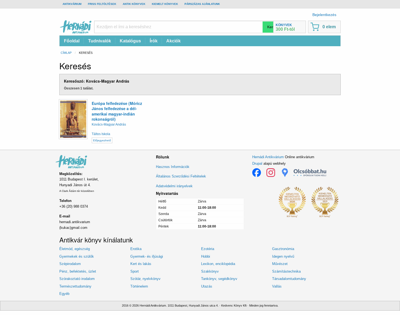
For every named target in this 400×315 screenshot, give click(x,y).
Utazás (206, 286)
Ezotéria (207, 249)
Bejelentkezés (324, 15)
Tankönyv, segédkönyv (219, 279)
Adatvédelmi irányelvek (174, 186)
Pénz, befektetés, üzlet (77, 271)
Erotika (135, 249)
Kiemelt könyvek (165, 3)
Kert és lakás (140, 264)
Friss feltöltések (102, 3)
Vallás (277, 286)
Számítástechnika (286, 271)
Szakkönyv (210, 271)
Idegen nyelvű (283, 256)
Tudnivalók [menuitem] (99, 41)
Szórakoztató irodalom (77, 279)
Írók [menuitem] (154, 41)
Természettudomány (75, 286)
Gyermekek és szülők (76, 256)
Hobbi (205, 256)
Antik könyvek (134, 3)
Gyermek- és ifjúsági (146, 256)
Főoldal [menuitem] (71, 41)
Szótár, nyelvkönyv (145, 279)
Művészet (280, 264)
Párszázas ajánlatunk (202, 3)
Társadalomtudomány (289, 279)
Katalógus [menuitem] (130, 41)
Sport (134, 271)
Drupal (257, 163)
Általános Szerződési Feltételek (181, 176)
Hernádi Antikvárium (268, 157)
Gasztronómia (283, 249)
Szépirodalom (70, 264)
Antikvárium (72, 3)
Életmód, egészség (74, 249)
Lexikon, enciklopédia (218, 264)
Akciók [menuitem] (173, 41)
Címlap (66, 52)
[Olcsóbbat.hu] (310, 173)
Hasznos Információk (172, 167)
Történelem (139, 286)
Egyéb (64, 294)
